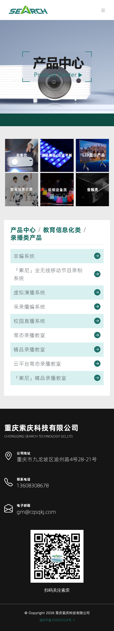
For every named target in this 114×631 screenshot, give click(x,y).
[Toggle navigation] (101, 10)
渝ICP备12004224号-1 (57, 620)
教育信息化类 (62, 229)
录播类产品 (26, 237)
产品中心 (23, 229)
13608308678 (33, 485)
